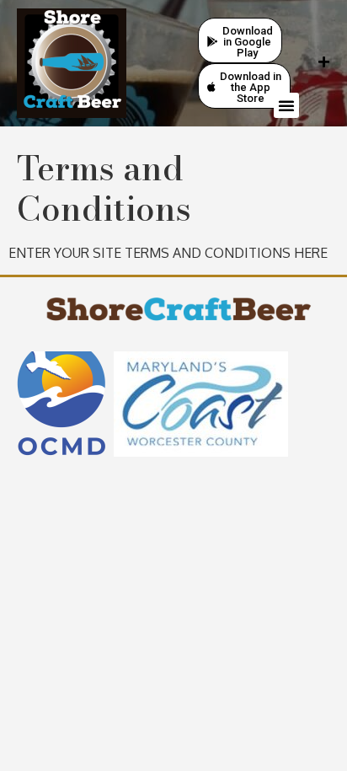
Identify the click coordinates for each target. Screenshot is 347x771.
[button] (286, 105)
